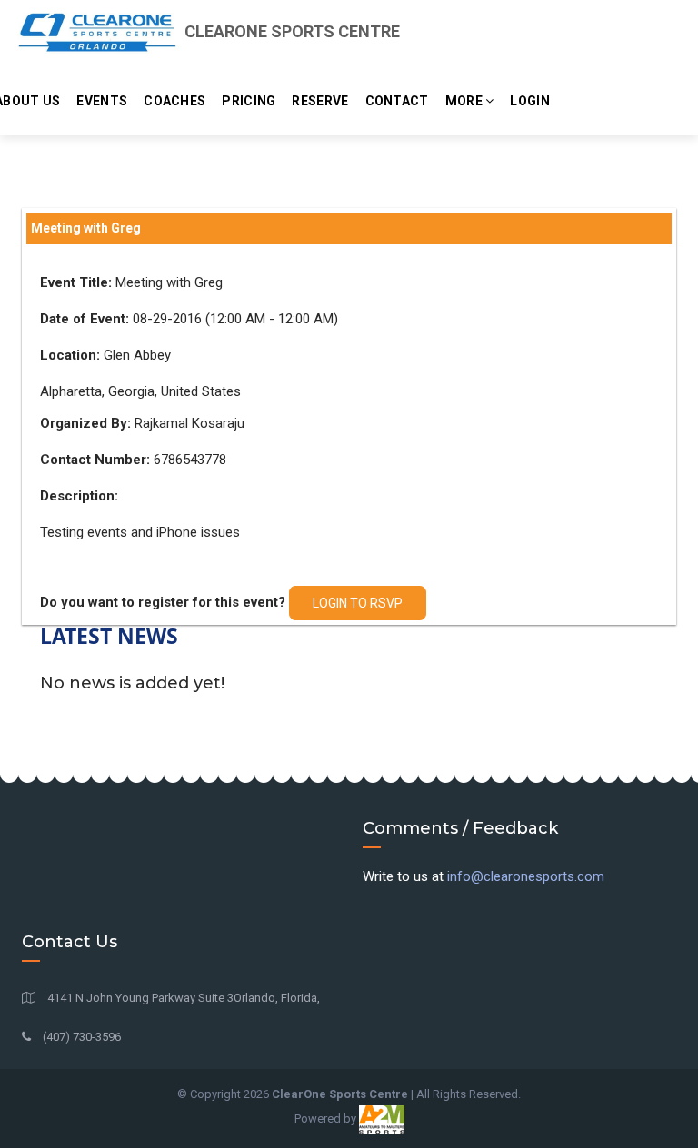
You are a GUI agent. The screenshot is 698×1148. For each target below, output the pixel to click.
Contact (397, 101)
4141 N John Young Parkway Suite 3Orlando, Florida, (182, 997)
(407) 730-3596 (80, 1037)
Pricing (248, 101)
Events (101, 101)
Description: (79, 496)
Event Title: (76, 282)
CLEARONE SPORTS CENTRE (290, 31)
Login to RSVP (358, 603)
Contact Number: (95, 459)
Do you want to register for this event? (162, 602)
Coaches (174, 101)
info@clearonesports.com (525, 876)
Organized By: (85, 423)
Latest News (109, 635)
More (465, 101)
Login (530, 101)
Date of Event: (84, 319)
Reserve (320, 101)
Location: (70, 355)
